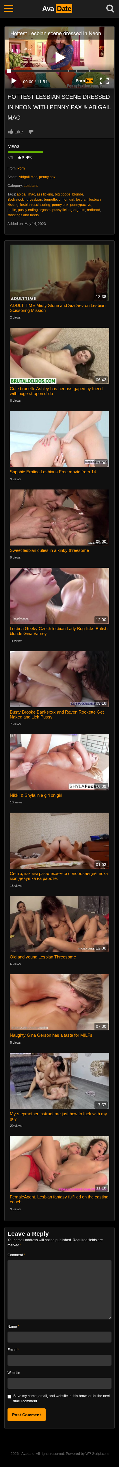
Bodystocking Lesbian (25, 200)
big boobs (62, 194)
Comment (16, 1255)
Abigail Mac (28, 177)
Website (14, 1373)
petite (12, 210)
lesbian (82, 200)
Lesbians (31, 186)
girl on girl (66, 200)
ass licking (45, 194)
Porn (21, 168)
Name (13, 1327)
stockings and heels (23, 215)
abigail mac (26, 194)
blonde (77, 194)
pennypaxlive (80, 205)
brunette (50, 200)
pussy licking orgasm (68, 210)
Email (13, 1350)
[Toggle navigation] (8, 8)
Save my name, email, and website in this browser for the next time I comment (61, 1398)
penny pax (47, 177)
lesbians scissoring (35, 205)
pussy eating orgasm (34, 210)
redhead (93, 210)
